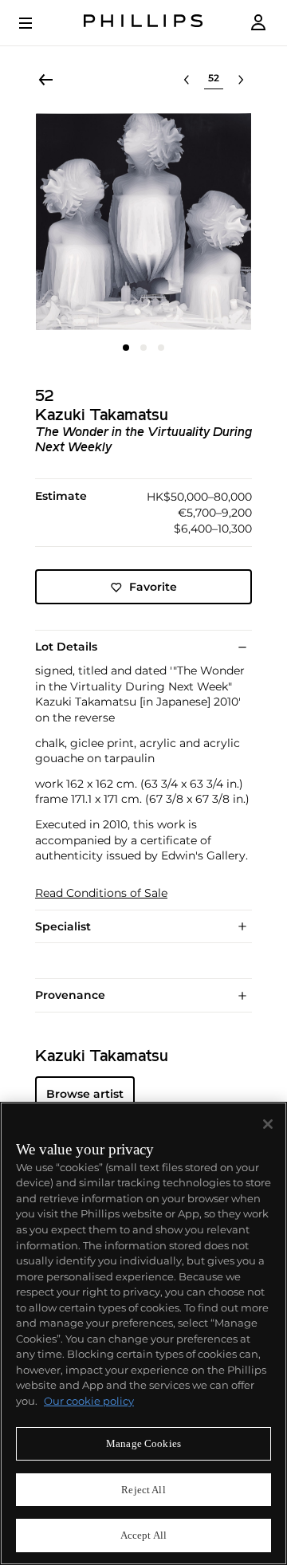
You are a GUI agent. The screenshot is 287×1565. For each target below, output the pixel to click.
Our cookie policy (89, 1400)
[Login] (258, 23)
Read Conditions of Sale (101, 893)
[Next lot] (241, 80)
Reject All (143, 1490)
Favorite (153, 587)
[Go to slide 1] (126, 348)
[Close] (267, 1124)
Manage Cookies (143, 1443)
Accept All (143, 1535)
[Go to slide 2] (143, 348)
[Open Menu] (36, 23)
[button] (143, 221)
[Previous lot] (186, 80)
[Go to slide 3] (161, 348)
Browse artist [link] (85, 1094)
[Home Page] (143, 22)
